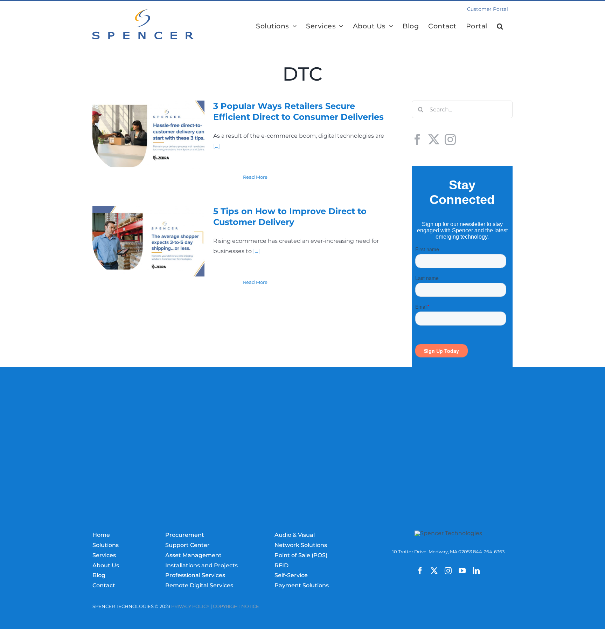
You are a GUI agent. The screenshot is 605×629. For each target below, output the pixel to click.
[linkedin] (476, 570)
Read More (255, 177)
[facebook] (420, 570)
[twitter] (434, 570)
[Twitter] (433, 139)
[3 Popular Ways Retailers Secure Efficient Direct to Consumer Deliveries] (148, 136)
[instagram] (448, 570)
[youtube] (462, 570)
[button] (500, 26)
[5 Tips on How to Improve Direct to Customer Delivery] (148, 241)
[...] (216, 146)
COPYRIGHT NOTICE (236, 606)
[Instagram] (450, 139)
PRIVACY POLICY (190, 606)
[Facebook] (417, 139)
